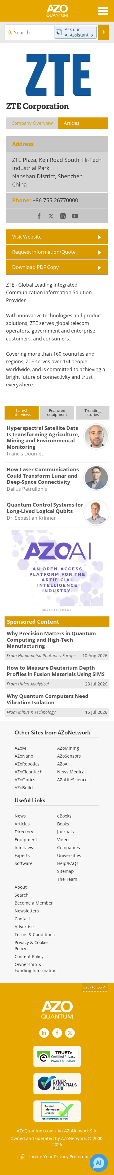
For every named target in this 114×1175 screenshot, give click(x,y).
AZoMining (68, 748)
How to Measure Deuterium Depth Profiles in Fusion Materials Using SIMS (56, 670)
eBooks (64, 816)
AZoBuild (24, 787)
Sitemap (65, 871)
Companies (68, 847)
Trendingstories (93, 412)
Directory (24, 832)
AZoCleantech (29, 772)
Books (63, 824)
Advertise (24, 926)
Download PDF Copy (35, 267)
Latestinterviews (21, 412)
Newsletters (27, 911)
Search (22, 895)
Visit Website (27, 236)
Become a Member (34, 903)
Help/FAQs (67, 863)
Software (24, 863)
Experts (22, 855)
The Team (67, 879)
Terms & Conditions (35, 934)
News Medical (71, 772)
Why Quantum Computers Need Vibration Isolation (47, 699)
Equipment (26, 839)
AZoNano (24, 756)
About (21, 887)
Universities (69, 855)
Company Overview (32, 123)
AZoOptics (25, 780)
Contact (22, 919)
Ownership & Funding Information (36, 967)
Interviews (25, 847)
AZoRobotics (27, 764)
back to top (93, 987)
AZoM (20, 748)
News (20, 816)
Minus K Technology (36, 712)
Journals (65, 832)
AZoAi (63, 764)
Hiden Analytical (33, 684)
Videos (64, 839)
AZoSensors (69, 756)
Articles (22, 824)
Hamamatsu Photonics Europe (47, 655)
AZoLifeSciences (73, 780)
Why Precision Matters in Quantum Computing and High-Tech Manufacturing (51, 639)
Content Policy (29, 956)
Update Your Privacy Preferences (60, 1156)
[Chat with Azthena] (99, 1163)
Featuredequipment (57, 412)
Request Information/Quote (44, 252)
